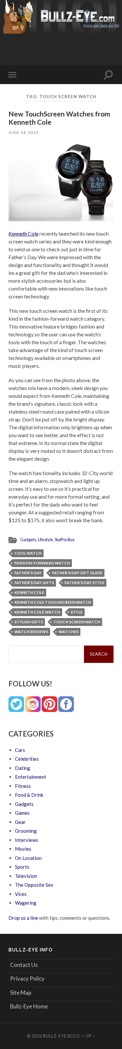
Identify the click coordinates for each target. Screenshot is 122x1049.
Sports (22, 867)
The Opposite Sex (34, 885)
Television (26, 876)
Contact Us (24, 964)
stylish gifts (28, 621)
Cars (20, 750)
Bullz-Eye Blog (61, 1036)
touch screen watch (76, 621)
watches (68, 631)
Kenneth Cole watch (37, 612)
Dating (22, 768)
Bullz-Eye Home (29, 1006)
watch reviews (31, 631)
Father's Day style (84, 582)
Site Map (20, 992)
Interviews (26, 840)
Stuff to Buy (65, 539)
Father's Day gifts (34, 582)
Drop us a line (23, 918)
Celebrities (27, 759)
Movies (23, 849)
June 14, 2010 (23, 132)
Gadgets (28, 539)
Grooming (26, 831)
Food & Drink (29, 795)
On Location (28, 858)
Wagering (25, 903)
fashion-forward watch (42, 562)
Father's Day (28, 572)
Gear (20, 822)
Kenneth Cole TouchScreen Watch (52, 602)
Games (22, 813)
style (77, 612)
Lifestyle (45, 539)
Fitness (23, 786)
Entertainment (30, 777)
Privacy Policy (27, 978)
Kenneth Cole (23, 233)
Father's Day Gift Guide (77, 572)
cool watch (28, 553)
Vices (21, 894)
